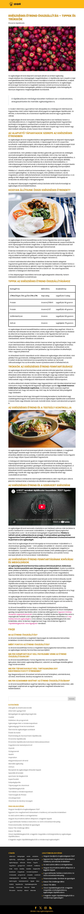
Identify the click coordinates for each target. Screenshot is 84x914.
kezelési (28, 869)
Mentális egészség (15, 764)
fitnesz (29, 862)
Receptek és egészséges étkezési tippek (24, 770)
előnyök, (22, 862)
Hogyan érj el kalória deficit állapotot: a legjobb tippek (30, 818)
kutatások (12, 872)
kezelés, (22, 869)
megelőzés (21, 872)
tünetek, (11, 887)
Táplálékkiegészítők (16, 788)
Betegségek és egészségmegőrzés (22, 714)
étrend (26, 890)
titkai (37, 881)
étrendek (33, 890)
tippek (32, 881)
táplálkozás (19, 884)
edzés (28, 856)
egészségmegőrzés (33, 859)
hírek (10, 869)
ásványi (19, 890)
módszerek (12, 875)
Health (11, 754)
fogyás (35, 862)
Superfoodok (13, 779)
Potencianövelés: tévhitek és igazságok (24, 825)
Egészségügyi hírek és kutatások (21, 726)
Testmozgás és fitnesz (17, 795)
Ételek (33, 887)
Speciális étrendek (15, 773)
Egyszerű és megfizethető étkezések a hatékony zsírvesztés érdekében (37, 812)
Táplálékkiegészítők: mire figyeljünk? (23, 623)
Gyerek (11, 748)
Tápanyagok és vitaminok (18, 785)
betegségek (21, 856)
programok (21, 875)
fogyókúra (12, 866)
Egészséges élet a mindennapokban (22, 723)
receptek (29, 875)
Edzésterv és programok (18, 720)
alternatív (12, 856)
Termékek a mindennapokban (20, 792)
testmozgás (13, 881)
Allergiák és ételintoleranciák (20, 708)
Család (11, 717)
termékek (24, 878)
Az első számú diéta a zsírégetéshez (22, 815)
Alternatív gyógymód (17, 711)
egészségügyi (13, 862)
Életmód (26, 887)
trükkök (11, 884)
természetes (32, 878)
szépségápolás (14, 878)
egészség (12, 859)
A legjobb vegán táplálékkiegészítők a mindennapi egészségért (33, 839)
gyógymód (21, 866)
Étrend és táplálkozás (16, 23)
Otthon (11, 767)
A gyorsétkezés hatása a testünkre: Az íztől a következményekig (34, 822)
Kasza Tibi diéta (14, 831)
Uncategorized (14, 798)
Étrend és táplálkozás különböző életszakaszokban (28, 742)
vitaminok (19, 887)
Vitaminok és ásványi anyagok (20, 801)
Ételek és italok (14, 732)
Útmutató (12, 890)
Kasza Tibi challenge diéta (18, 828)
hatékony (37, 866)
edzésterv (35, 856)
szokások (37, 875)
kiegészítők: (36, 869)
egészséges (21, 859)
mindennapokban (32, 872)
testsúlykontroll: (23, 881)
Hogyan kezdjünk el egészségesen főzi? (24, 809)
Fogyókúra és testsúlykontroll (20, 745)
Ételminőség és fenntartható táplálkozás (24, 736)
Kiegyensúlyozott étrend (18, 760)
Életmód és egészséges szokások (21, 729)
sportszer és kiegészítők (18, 776)
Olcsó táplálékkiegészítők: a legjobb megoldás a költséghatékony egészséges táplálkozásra (39, 835)
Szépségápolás (14, 782)
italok (16, 869)
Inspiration (12, 757)
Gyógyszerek (13, 751)
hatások (29, 866)
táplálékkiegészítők (31, 884)
